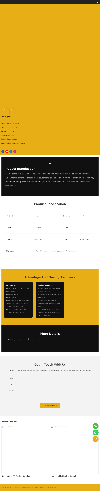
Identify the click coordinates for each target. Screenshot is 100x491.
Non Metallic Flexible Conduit (63, 476)
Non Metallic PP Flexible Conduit (15, 476)
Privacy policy (51, 487)
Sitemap (42, 487)
